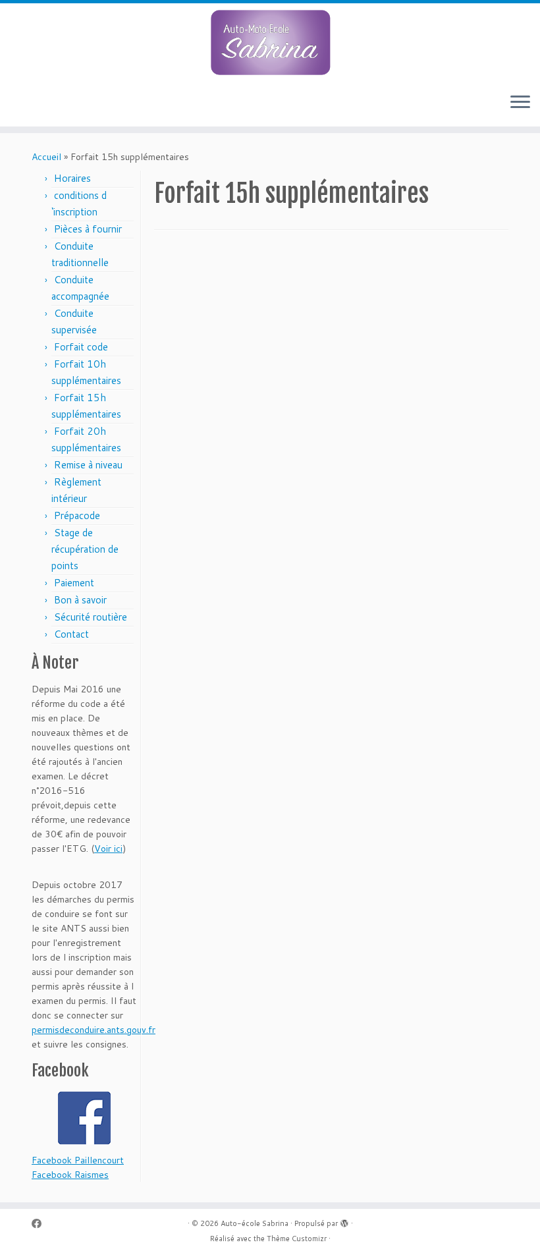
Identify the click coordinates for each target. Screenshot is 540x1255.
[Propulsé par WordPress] (344, 1220)
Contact (71, 634)
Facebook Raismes (70, 1174)
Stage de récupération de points (85, 549)
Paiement (74, 583)
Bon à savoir (80, 600)
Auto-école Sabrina (254, 1223)
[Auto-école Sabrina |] (270, 43)
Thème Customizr (297, 1238)
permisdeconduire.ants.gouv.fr (93, 1029)
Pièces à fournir (88, 229)
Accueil (46, 156)
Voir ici (108, 848)
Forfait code (81, 347)
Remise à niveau (89, 465)
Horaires (72, 178)
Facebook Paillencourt (78, 1160)
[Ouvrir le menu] (520, 103)
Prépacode (77, 515)
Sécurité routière (90, 617)
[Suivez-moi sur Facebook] (41, 1224)
